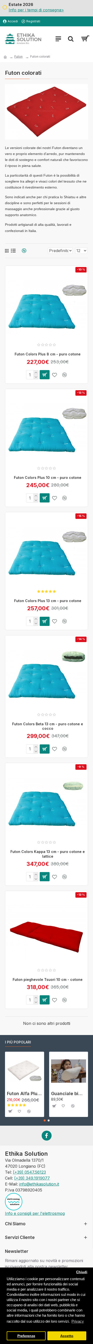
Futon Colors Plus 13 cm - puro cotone (47, 601)
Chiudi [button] (81, 1272)
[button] (45, 1120)
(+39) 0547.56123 (29, 1172)
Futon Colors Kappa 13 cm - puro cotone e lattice (47, 853)
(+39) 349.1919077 (32, 1178)
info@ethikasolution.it (39, 1184)
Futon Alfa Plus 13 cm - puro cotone (24, 1093)
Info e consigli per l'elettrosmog (35, 1213)
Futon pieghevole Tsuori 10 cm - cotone (48, 979)
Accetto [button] (66, 1336)
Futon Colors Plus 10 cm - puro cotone (47, 477)
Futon (18, 56)
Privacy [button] (77, 1321)
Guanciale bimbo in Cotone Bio (68, 1093)
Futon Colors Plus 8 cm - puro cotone (48, 354)
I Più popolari (18, 1042)
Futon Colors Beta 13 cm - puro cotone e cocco (47, 726)
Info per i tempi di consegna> (36, 9)
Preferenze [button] (26, 1336)
